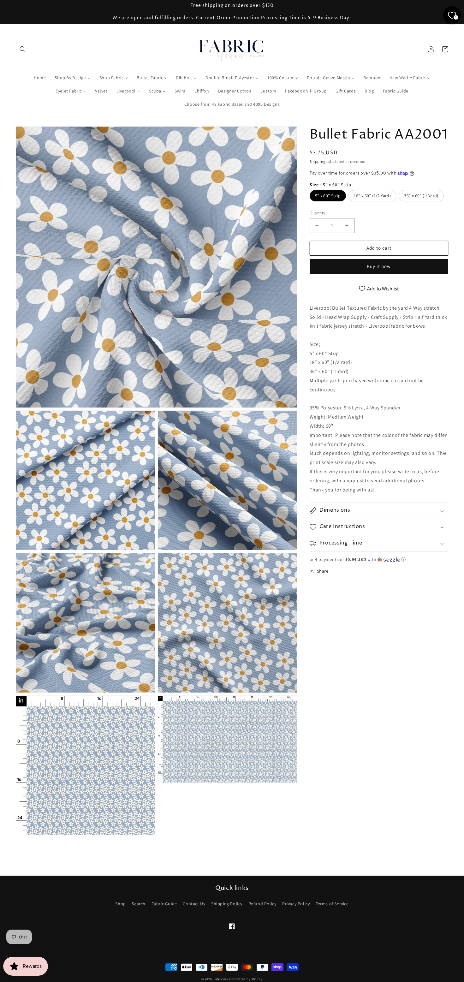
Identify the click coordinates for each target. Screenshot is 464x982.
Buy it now (379, 266)
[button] (23, 49)
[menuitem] (39, 77)
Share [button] (323, 571)
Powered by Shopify (247, 979)
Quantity (317, 213)
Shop (120, 904)
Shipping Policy (226, 904)
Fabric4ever (223, 979)
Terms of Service (332, 904)
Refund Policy (262, 904)
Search (139, 904)
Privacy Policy (296, 904)
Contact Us (194, 904)
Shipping (318, 161)
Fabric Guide (164, 904)
